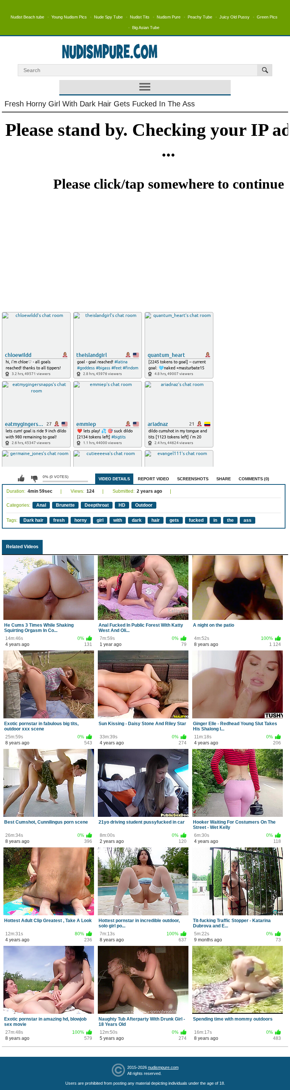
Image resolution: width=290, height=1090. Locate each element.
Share (223, 479)
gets (174, 520)
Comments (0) (254, 479)
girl (100, 520)
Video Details (114, 479)
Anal (41, 505)
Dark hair (33, 520)
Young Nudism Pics (69, 17)
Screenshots (192, 479)
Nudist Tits (140, 17)
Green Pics (267, 17)
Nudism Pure (168, 17)
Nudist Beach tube (27, 17)
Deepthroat (97, 505)
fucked (196, 520)
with (117, 520)
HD (122, 505)
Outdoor (144, 505)
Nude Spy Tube (108, 17)
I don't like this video (34, 478)
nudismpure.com (163, 1067)
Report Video (153, 479)
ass (247, 520)
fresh (59, 520)
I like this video (21, 478)
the (230, 520)
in (215, 520)
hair (155, 520)
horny (80, 520)
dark (137, 520)
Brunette (65, 505)
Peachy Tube (200, 17)
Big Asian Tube (145, 27)
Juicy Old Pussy (234, 17)
